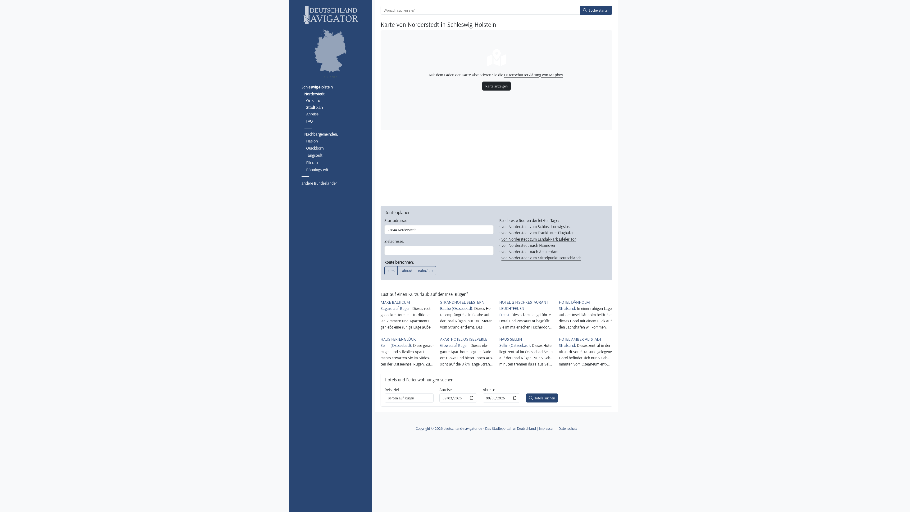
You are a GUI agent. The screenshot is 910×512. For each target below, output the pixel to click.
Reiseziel (392, 389)
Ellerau (312, 162)
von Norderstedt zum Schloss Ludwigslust (536, 226)
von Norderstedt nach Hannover (528, 245)
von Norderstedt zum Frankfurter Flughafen (537, 232)
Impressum (547, 428)
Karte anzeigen (496, 86)
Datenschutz (568, 428)
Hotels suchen (544, 398)
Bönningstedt (317, 169)
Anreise (312, 113)
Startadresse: (395, 220)
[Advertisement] (496, 167)
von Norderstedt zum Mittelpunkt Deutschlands (541, 257)
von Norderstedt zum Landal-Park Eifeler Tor (538, 239)
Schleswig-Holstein (317, 86)
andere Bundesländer (319, 183)
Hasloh (312, 140)
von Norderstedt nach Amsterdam (529, 251)
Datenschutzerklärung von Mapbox (533, 74)
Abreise (489, 389)
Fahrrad (406, 270)
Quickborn (315, 148)
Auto (391, 270)
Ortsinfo (313, 100)
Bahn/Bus (425, 270)
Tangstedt (314, 155)
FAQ (309, 120)
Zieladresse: (394, 241)
